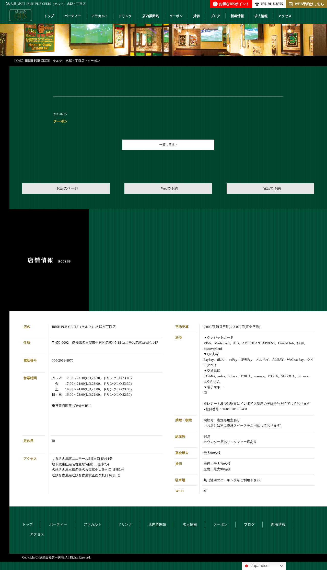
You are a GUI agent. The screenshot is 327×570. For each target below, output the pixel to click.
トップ (49, 16)
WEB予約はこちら (309, 4)
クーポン (176, 16)
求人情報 (261, 16)
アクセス (284, 16)
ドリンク (125, 16)
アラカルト (99, 16)
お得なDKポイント (231, 4)
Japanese (259, 565)
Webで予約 (169, 188)
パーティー (72, 16)
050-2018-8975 (272, 4)
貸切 (196, 16)
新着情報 (237, 16)
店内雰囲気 (150, 16)
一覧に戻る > (168, 144)
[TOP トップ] (20, 17)
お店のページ (67, 188)
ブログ (215, 16)
